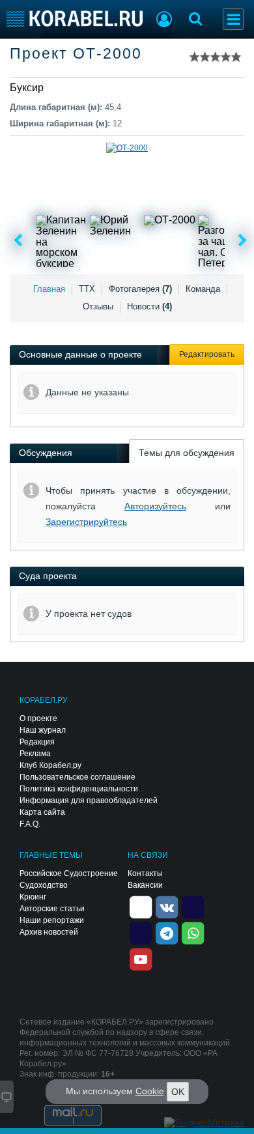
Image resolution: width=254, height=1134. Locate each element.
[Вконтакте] (167, 906)
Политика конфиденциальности (79, 788)
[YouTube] (141, 958)
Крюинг (33, 896)
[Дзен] (141, 906)
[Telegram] (167, 932)
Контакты (145, 873)
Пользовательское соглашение (77, 777)
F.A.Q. (30, 824)
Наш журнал (43, 730)
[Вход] (164, 21)
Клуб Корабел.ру (50, 765)
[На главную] (75, 18)
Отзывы (98, 306)
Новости (149, 306)
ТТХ (87, 289)
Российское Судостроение (69, 873)
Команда (203, 289)
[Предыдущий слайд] (18, 241)
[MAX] (141, 932)
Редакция (37, 741)
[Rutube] (193, 906)
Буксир (27, 87)
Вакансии (145, 885)
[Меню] (233, 19)
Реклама (35, 753)
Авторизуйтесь (155, 506)
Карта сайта (42, 812)
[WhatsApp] (193, 932)
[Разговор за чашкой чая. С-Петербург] (224, 241)
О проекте (38, 718)
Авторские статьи (52, 908)
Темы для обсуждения (186, 452)
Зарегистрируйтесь (86, 522)
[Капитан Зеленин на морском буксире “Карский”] (62, 241)
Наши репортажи (52, 920)
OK (177, 1091)
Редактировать (206, 354)
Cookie (149, 1091)
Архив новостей (49, 932)
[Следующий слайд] (242, 241)
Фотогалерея (140, 289)
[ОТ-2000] (170, 241)
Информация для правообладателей (89, 800)
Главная (49, 289)
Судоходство (44, 885)
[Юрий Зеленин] (116, 241)
